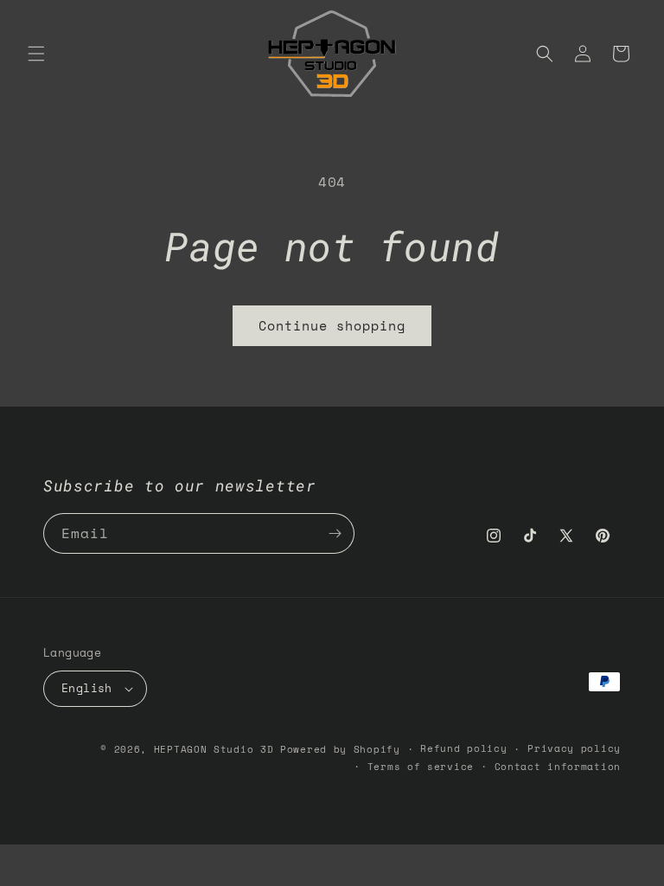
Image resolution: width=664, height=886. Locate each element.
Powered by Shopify (340, 749)
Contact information (558, 767)
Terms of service (420, 767)
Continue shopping (332, 325)
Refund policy (463, 748)
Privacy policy (574, 748)
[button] (36, 54)
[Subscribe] (335, 533)
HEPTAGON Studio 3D (214, 749)
